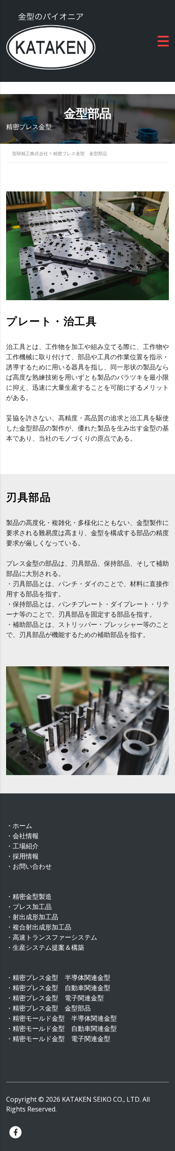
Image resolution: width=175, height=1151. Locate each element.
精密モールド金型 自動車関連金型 (65, 1028)
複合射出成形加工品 (42, 927)
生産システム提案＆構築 (48, 947)
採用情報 (26, 856)
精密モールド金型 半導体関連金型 (65, 1018)
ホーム (22, 825)
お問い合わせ (32, 866)
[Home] (51, 40)
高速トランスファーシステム (55, 937)
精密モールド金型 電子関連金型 (61, 1038)
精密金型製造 (32, 896)
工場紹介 (26, 845)
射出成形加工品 (35, 916)
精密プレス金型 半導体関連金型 (61, 977)
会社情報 (26, 835)
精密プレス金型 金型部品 (52, 1008)
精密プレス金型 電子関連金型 (58, 997)
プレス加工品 (32, 906)
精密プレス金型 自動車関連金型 (61, 987)
